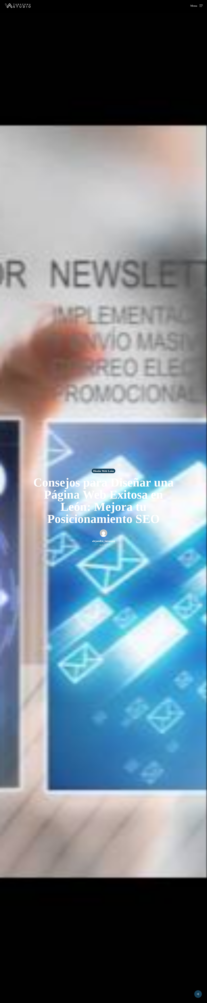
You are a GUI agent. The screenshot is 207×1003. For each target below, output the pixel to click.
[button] (196, 5)
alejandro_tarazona (103, 540)
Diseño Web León (103, 471)
